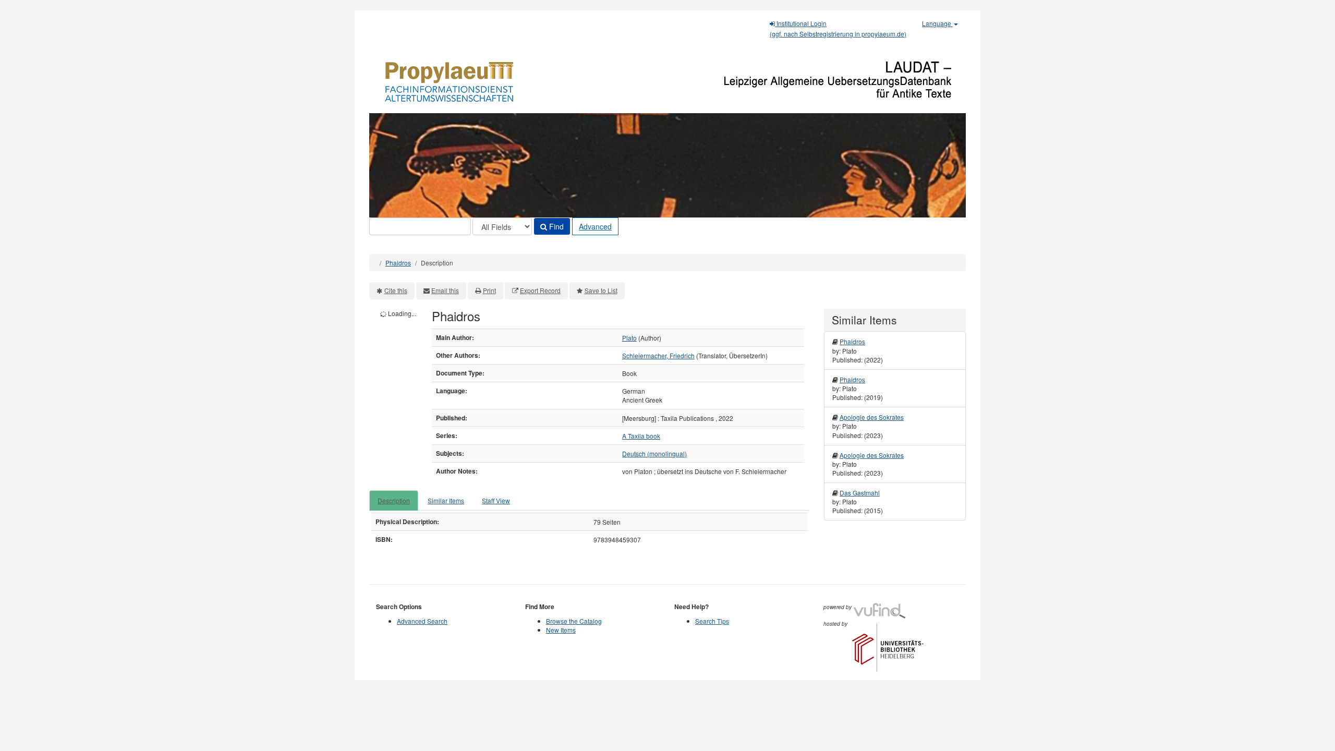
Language (937, 23)
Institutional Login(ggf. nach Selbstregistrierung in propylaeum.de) (838, 28)
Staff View (496, 500)
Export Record (540, 290)
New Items (561, 629)
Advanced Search (422, 620)
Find (555, 226)
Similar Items (446, 500)
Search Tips (712, 620)
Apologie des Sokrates (872, 417)
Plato (629, 337)
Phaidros (398, 262)
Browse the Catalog (574, 620)
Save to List (601, 290)
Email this (445, 290)
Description (394, 500)
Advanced (595, 226)
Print (489, 290)
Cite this (395, 290)
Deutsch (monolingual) (654, 453)
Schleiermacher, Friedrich (658, 355)
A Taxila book (641, 435)
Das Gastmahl (860, 492)
